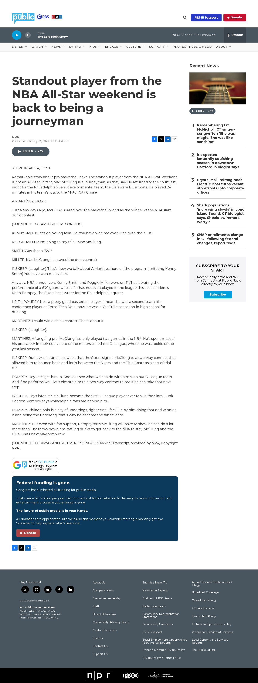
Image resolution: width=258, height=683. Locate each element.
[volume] (28, 35)
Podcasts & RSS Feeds (157, 598)
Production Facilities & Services (212, 632)
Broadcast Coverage (205, 592)
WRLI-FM (57, 614)
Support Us (100, 654)
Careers (98, 638)
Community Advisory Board (111, 622)
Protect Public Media (192, 46)
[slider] (34, 35)
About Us (99, 582)
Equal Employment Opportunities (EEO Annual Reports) (164, 641)
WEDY (51, 610)
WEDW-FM (25, 614)
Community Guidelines (157, 624)
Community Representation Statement (161, 616)
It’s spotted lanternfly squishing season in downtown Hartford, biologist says (218, 161)
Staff (96, 606)
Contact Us (100, 646)
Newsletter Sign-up (155, 590)
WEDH (23, 610)
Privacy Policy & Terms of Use (162, 658)
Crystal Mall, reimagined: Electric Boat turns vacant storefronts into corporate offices (220, 186)
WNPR (37, 614)
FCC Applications (203, 608)
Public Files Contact (30, 617)
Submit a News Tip (154, 582)
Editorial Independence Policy (211, 624)
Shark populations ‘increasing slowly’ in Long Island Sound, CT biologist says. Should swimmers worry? (221, 213)
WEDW (42, 610)
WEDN (32, 610)
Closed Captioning (204, 600)
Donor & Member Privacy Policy (163, 650)
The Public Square (204, 650)
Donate (236, 17)
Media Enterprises (105, 630)
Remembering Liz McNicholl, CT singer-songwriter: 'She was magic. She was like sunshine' (216, 133)
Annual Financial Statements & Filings (212, 584)
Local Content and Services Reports (210, 641)
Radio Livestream (154, 606)
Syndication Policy (204, 616)
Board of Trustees (104, 614)
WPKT (46, 614)
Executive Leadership (107, 598)
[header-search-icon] (184, 17)
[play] (17, 35)
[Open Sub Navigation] (26, 46)
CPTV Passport (152, 632)
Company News (103, 590)
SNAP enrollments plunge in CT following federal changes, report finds (220, 239)
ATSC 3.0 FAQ (51, 617)
